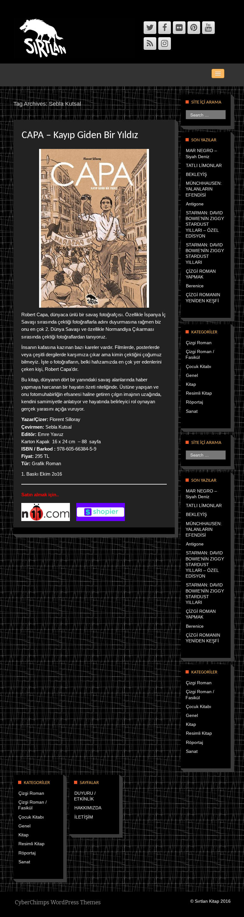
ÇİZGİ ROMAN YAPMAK (201, 614)
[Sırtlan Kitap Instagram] (164, 43)
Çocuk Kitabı (198, 366)
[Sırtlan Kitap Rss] (150, 43)
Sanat (192, 411)
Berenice (195, 285)
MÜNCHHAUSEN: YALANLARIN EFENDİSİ (204, 189)
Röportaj (194, 402)
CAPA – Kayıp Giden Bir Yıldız (80, 136)
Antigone (195, 203)
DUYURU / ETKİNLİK (85, 796)
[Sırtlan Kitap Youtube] (208, 27)
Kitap (191, 384)
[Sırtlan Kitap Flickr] (179, 27)
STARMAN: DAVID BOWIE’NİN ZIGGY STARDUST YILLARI (205, 253)
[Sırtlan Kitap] (76, 37)
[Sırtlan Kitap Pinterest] (193, 27)
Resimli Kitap (199, 393)
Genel (192, 375)
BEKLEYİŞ (196, 174)
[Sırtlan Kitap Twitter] (150, 27)
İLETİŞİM (83, 817)
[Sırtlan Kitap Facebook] (164, 27)
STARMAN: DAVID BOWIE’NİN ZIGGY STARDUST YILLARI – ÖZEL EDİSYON (205, 224)
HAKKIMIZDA (87, 807)
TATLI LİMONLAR (204, 165)
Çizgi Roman (199, 342)
